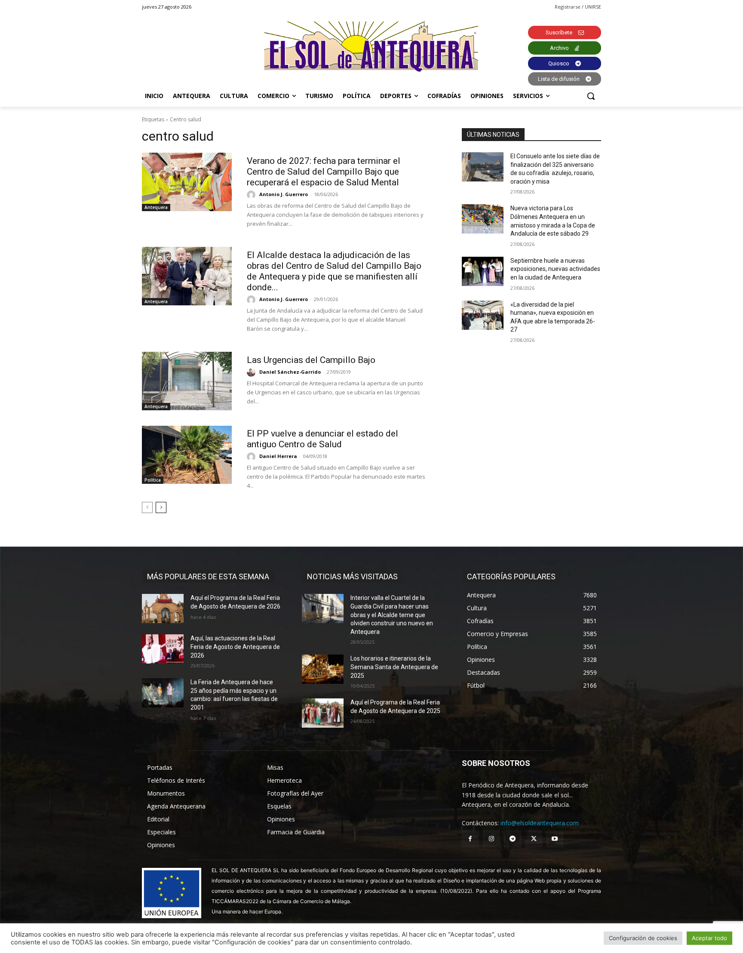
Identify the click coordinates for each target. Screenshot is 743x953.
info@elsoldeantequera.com (539, 823)
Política (152, 480)
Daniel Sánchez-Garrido (290, 372)
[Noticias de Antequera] (371, 47)
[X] (533, 838)
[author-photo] (252, 195)
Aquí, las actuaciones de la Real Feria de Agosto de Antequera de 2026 (235, 646)
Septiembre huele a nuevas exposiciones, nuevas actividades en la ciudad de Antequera (555, 269)
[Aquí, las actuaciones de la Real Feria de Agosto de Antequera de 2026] (163, 649)
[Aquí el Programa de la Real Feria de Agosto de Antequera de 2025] (323, 713)
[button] (590, 96)
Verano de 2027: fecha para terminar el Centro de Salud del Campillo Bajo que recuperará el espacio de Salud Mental (323, 172)
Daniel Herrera (278, 456)
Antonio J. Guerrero (283, 194)
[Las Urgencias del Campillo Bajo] (187, 381)
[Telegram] (512, 838)
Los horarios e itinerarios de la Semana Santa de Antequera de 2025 (394, 667)
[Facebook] (470, 838)
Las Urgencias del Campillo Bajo (311, 360)
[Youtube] (555, 838)
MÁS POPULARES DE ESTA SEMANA (208, 576)
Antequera (156, 207)
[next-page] (161, 507)
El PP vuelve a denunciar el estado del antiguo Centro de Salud (322, 438)
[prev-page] (147, 507)
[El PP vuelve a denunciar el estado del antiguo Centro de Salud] (187, 455)
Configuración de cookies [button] (643, 938)
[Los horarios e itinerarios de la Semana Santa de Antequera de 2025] (323, 669)
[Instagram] (491, 838)
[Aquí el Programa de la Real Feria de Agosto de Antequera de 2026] (163, 608)
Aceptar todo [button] (709, 938)
